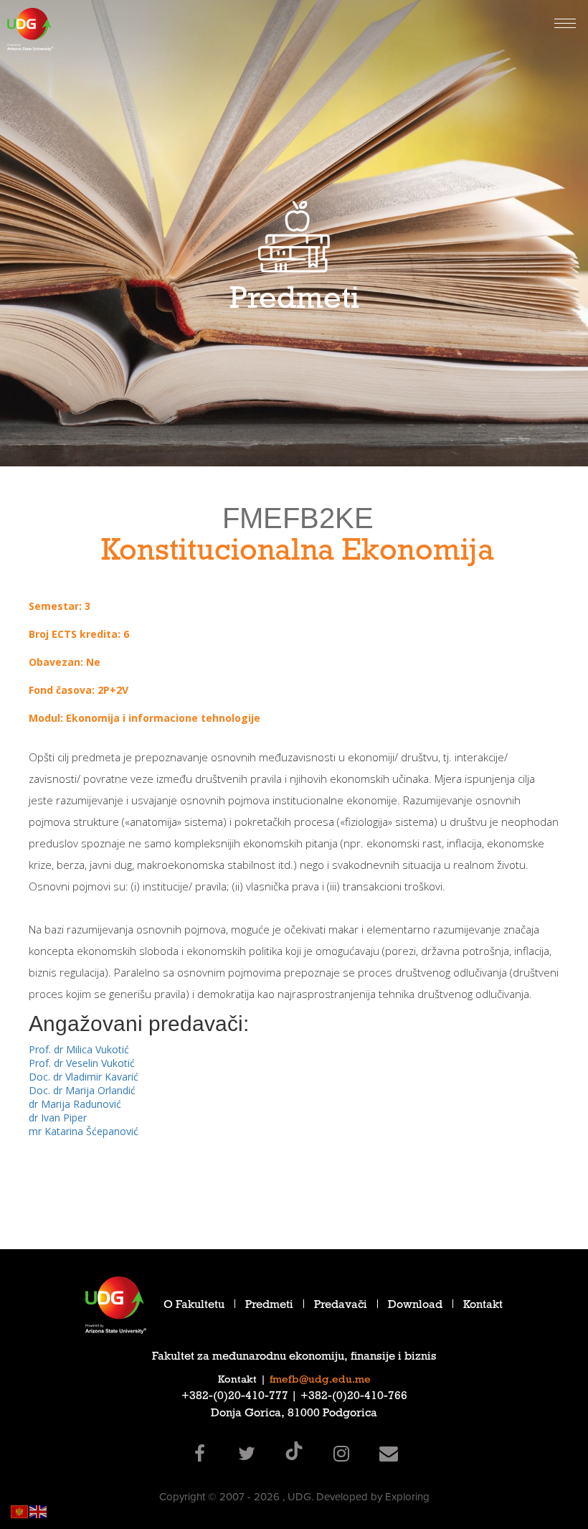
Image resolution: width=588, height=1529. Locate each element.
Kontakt (483, 1306)
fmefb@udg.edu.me (320, 1380)
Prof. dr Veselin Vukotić (82, 1063)
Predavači (340, 1306)
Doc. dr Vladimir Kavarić (83, 1076)
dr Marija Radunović (75, 1104)
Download (415, 1306)
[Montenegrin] (20, 1511)
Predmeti (269, 1306)
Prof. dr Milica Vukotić (79, 1049)
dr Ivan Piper (58, 1117)
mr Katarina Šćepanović (83, 1131)
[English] (38, 1511)
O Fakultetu (193, 1306)
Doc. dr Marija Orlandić (82, 1090)
